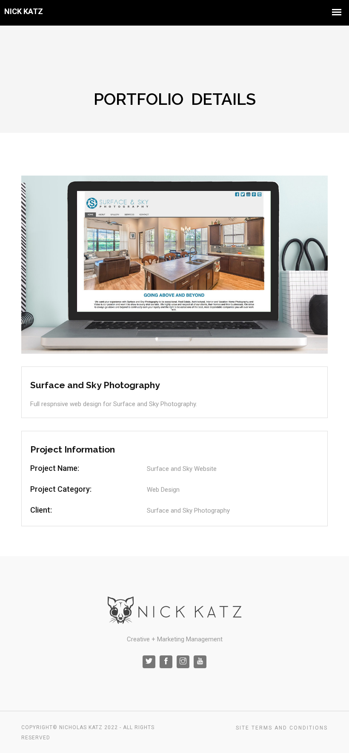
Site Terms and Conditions (282, 728)
